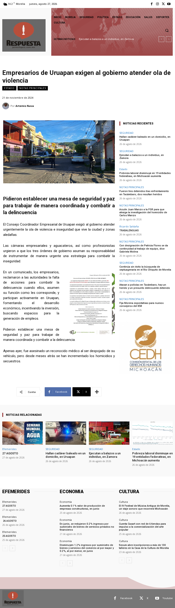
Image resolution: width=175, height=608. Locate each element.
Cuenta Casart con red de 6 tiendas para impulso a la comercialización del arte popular (142, 526)
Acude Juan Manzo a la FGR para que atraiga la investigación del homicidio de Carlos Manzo (143, 212)
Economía (66, 501)
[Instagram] (157, 4)
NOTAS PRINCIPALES (32, 88)
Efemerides (9, 449)
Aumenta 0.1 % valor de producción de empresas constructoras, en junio (82, 507)
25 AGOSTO (9, 535)
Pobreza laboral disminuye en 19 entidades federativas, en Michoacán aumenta (145, 175)
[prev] (161, 39)
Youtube (167, 598)
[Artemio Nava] (6, 106)
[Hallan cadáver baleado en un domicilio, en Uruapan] (66, 433)
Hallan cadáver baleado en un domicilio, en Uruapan (65, 455)
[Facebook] (151, 4)
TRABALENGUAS (129, 230)
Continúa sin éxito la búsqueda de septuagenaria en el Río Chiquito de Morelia (145, 268)
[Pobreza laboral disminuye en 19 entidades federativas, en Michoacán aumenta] (152, 433)
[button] (167, 30)
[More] (97, 391)
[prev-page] (5, 548)
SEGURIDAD (126, 133)
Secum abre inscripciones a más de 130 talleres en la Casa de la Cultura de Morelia (144, 547)
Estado (9, 88)
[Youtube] (169, 4)
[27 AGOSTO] (22, 433)
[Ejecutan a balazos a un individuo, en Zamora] (109, 433)
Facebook (126, 598)
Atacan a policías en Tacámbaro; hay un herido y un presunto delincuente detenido (144, 286)
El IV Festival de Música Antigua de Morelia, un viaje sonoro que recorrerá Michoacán (144, 507)
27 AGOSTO (10, 453)
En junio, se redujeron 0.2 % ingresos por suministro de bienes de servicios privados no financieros (87, 526)
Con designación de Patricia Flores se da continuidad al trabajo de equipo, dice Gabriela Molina (143, 248)
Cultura (123, 501)
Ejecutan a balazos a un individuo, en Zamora (141, 157)
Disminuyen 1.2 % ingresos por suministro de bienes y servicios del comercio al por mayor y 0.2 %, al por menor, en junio (87, 548)
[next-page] (12, 548)
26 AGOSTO (9, 520)
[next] (169, 39)
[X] (163, 4)
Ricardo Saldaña (129, 226)
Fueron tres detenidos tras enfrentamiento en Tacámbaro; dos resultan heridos (144, 193)
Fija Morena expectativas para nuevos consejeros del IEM (141, 305)
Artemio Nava (24, 106)
